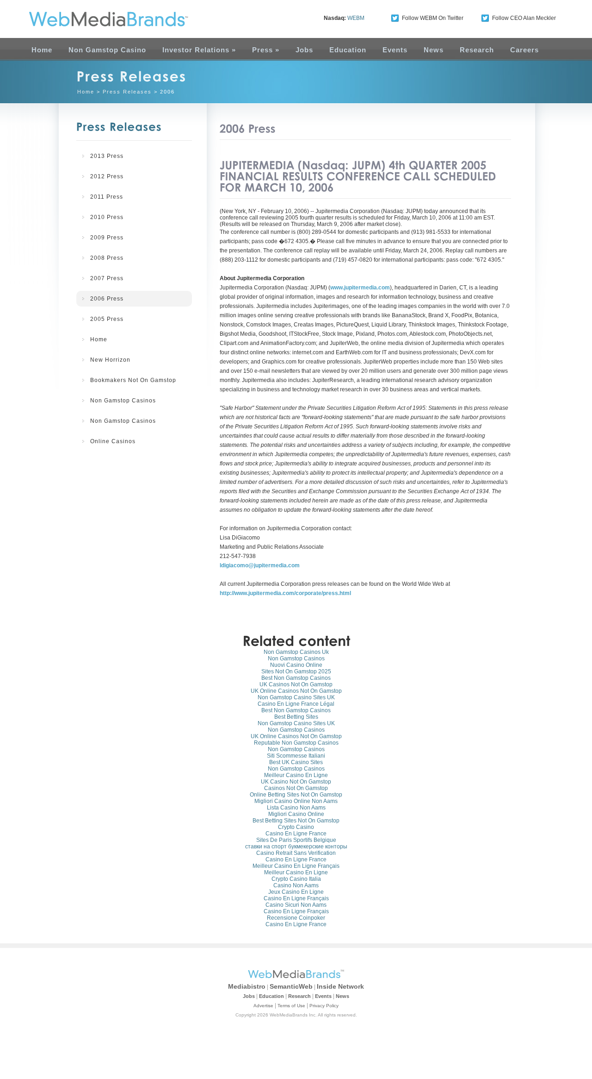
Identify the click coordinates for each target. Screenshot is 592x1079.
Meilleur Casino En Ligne (296, 775)
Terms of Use (291, 1005)
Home (41, 50)
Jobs (304, 50)
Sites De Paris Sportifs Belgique (296, 840)
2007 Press (106, 278)
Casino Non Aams (296, 885)
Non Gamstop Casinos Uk (296, 652)
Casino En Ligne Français (296, 898)
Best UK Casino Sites (296, 762)
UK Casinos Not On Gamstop (296, 684)
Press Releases (127, 91)
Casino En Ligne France (296, 833)
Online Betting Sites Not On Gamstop (296, 794)
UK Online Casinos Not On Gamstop (296, 691)
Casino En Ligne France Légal (296, 704)
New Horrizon (110, 360)
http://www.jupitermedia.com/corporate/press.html (285, 593)
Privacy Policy (324, 1005)
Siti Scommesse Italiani (296, 756)
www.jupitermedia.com (360, 287)
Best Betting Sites (296, 717)
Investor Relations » (199, 50)
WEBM (355, 18)
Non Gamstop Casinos (123, 400)
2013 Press (106, 156)
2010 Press (106, 217)
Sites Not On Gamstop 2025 (296, 671)
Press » (265, 50)
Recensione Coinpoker (296, 918)
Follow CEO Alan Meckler (524, 18)
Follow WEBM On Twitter (432, 18)
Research (477, 50)
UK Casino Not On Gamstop (296, 781)
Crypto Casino (296, 827)
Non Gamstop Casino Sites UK (296, 697)
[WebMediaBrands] (98, 19)
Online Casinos (113, 441)
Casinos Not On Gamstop (296, 788)
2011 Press (106, 197)
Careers (524, 50)
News (434, 50)
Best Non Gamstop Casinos (296, 678)
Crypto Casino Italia (296, 879)
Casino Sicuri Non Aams (296, 905)
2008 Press (106, 258)
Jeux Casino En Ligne (296, 892)
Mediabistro (246, 986)
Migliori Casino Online (296, 814)
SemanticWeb (291, 986)
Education (347, 50)
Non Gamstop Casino (107, 50)
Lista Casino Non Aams (296, 807)
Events (394, 50)
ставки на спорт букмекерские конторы (296, 846)
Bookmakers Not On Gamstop (133, 380)
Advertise (263, 1005)
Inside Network (340, 986)
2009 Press (106, 237)
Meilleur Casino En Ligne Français (296, 866)
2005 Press (106, 319)
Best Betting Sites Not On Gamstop (296, 820)
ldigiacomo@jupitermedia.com (260, 565)
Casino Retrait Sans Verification (296, 853)
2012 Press (106, 176)
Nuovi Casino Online (296, 665)
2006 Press (106, 298)
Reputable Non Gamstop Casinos (296, 743)
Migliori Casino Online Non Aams (296, 801)
